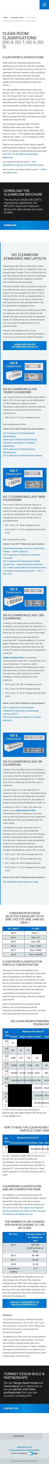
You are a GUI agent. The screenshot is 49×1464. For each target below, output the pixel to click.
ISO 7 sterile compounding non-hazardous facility (24, 567)
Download (10, 225)
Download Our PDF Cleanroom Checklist (25, 345)
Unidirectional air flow (13, 657)
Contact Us (11, 1408)
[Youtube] (27, 1444)
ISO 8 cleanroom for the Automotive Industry (22, 455)
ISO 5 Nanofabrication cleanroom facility (20, 882)
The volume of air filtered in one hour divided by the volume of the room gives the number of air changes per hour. (24, 1211)
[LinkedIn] (22, 1444)
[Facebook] (24, 1444)
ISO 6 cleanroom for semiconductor (18, 707)
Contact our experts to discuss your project (24, 1303)
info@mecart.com (24, 1447)
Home (5, 17)
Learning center (17, 17)
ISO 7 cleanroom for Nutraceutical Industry (21, 561)
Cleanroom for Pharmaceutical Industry (20, 439)
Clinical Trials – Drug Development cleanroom (23, 564)
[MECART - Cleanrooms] (19, 4)
